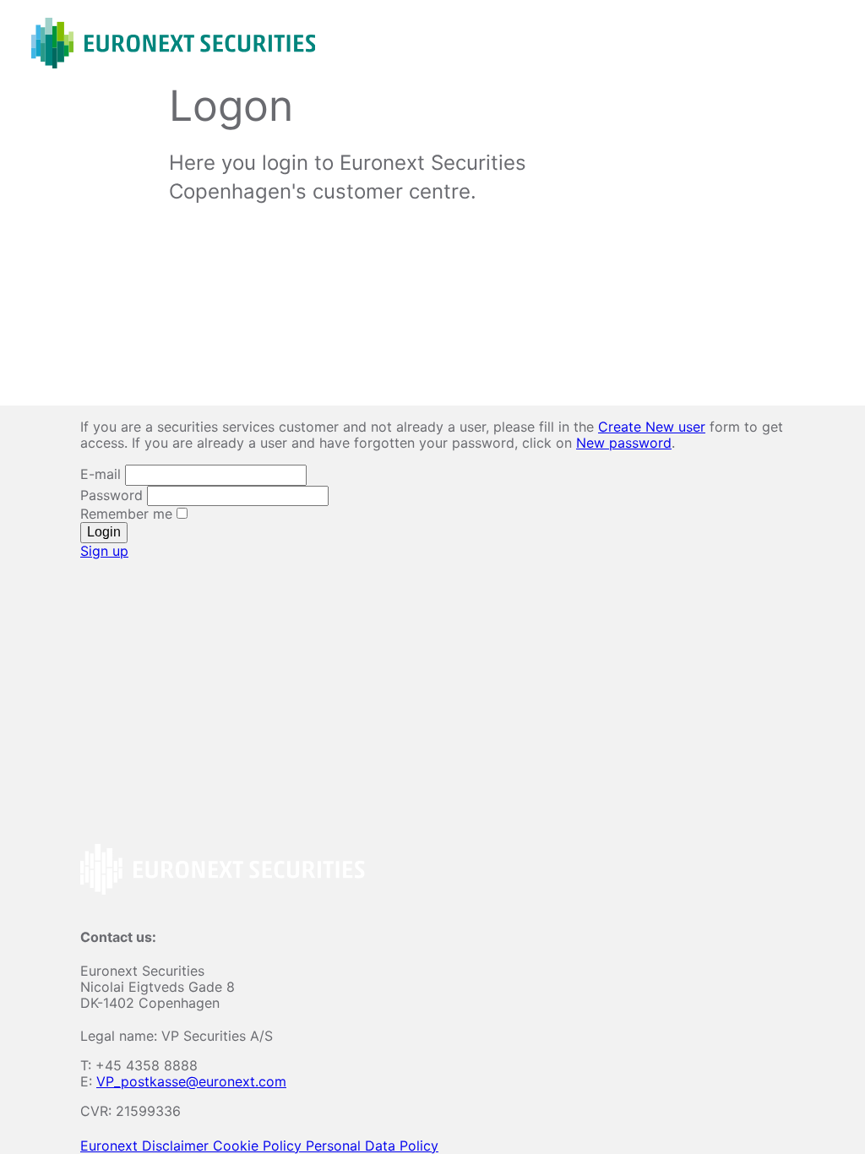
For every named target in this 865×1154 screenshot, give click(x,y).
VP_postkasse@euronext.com (191, 1081)
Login (104, 532)
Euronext (111, 1145)
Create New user (651, 426)
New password (624, 442)
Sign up (104, 550)
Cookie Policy (259, 1145)
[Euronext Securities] (173, 43)
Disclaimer (177, 1145)
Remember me (128, 513)
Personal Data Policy (372, 1145)
